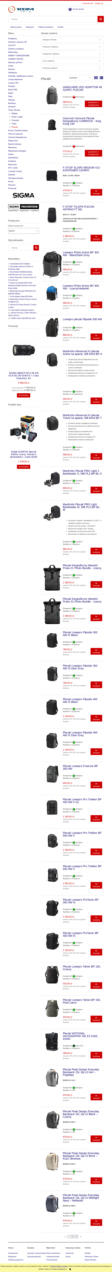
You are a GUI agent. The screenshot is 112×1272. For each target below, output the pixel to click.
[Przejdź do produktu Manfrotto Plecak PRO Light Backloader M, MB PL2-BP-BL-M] (52, 512)
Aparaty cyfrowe (15, 62)
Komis (11, 181)
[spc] (23, 208)
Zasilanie (12, 161)
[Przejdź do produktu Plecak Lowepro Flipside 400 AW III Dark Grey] (52, 740)
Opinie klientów (90, 1260)
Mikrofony (12, 147)
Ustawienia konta (52, 1257)
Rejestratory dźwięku (17, 151)
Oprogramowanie (15, 178)
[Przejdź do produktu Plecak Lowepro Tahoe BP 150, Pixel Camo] (52, 1008)
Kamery (11, 69)
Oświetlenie (13, 158)
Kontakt (87, 1253)
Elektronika (13, 52)
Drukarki (11, 107)
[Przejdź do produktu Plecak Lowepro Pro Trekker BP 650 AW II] (52, 874)
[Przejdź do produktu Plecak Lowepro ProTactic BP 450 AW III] (52, 941)
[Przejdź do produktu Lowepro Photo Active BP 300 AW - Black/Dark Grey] (52, 264)
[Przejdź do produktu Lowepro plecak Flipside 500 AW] (52, 327)
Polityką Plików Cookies (59, 1266)
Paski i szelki (17, 117)
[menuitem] (16, 27)
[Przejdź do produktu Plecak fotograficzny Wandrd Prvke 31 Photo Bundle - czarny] (52, 611)
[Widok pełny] (101, 78)
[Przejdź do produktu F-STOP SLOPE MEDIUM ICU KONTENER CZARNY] (52, 175)
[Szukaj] (101, 19)
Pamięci (11, 86)
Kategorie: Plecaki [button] (49, 40)
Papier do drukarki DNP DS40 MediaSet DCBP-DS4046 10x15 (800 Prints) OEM (22, 285)
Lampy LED (13, 83)
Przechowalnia (52, 1260)
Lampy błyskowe (15, 79)
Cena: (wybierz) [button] (48, 61)
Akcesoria (12, 164)
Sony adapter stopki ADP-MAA (21, 296)
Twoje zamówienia (53, 1253)
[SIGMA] (23, 196)
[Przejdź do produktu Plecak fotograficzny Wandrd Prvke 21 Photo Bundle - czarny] (52, 577)
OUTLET (12, 45)
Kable (10, 93)
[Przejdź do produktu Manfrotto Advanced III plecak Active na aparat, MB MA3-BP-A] (52, 359)
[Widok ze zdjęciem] (96, 78)
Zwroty (68, 1257)
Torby (14, 124)
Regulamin (12, 1257)
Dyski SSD (12, 89)
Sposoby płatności (34, 1257)
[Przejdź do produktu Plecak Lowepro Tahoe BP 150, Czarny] (52, 974)
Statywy (11, 100)
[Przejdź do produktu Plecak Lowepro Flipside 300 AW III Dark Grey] (52, 673)
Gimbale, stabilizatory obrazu (20, 76)
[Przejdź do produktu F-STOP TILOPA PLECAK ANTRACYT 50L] (52, 214)
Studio (11, 154)
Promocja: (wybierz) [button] (50, 68)
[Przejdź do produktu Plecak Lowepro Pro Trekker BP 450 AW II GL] (52, 807)
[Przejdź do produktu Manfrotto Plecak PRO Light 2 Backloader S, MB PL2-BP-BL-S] (52, 479)
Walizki (14, 113)
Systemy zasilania (16, 49)
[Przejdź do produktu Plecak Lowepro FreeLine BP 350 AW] (52, 774)
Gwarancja (70, 1253)
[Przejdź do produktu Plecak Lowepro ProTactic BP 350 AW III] (52, 907)
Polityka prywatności (15, 1260)
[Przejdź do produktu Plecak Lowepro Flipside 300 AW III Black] (52, 640)
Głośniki (11, 175)
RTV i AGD (12, 168)
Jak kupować (13, 1253)
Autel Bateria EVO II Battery (20, 264)
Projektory (12, 38)
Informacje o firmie (91, 1257)
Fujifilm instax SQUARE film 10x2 (23, 318)
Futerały (15, 120)
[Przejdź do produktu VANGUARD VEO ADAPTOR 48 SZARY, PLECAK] (52, 95)
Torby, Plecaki (14, 110)
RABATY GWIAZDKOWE (19, 55)
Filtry (10, 96)
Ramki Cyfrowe (14, 144)
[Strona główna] (21, 9)
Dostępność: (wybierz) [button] (51, 54)
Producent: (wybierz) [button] (50, 47)
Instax (10, 66)
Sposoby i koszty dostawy (36, 1253)
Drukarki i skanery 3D (17, 42)
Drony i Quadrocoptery (18, 130)
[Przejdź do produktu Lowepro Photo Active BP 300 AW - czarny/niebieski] (52, 294)
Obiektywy (12, 72)
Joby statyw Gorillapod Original (22, 310)
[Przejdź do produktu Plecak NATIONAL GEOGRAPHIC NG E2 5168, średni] (52, 1041)
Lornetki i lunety (15, 171)
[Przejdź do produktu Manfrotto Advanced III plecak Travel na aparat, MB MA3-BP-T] (52, 423)
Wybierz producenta (15, 226)
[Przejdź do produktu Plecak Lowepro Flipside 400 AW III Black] (52, 707)
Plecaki (15, 127)
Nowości (11, 185)
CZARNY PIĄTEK (15, 59)
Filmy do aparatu (15, 134)
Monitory (12, 103)
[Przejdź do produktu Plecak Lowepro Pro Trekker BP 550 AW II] (52, 841)
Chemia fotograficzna (17, 137)
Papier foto (13, 141)
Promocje (12, 188)
